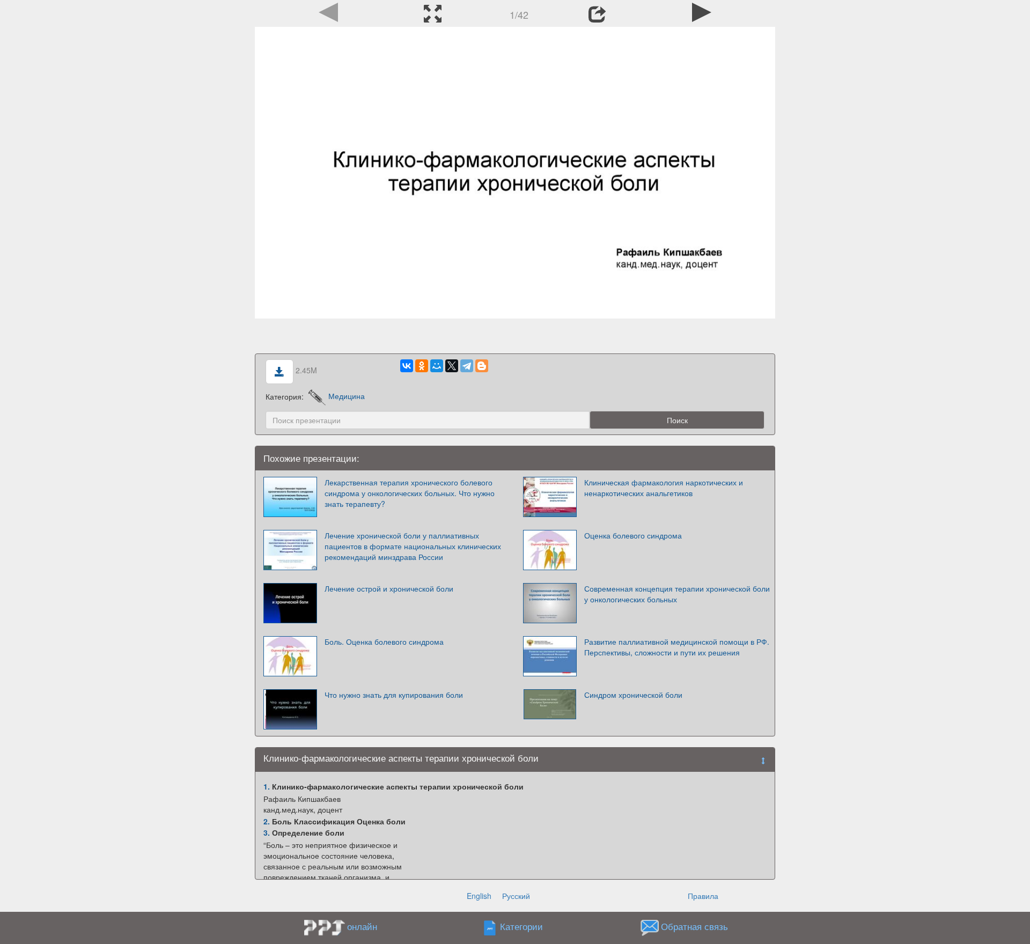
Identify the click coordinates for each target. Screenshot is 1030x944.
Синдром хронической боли (633, 694)
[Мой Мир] (436, 365)
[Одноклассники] (421, 365)
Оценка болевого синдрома (633, 535)
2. (266, 821)
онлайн (362, 926)
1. (266, 786)
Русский (516, 895)
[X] (451, 365)
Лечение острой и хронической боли (389, 588)
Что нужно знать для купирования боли (394, 694)
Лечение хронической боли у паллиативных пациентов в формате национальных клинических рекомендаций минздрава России (413, 546)
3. (266, 832)
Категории (521, 926)
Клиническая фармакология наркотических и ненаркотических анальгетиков (663, 487)
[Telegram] (466, 365)
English (479, 895)
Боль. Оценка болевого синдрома (384, 641)
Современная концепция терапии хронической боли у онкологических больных (677, 593)
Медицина (346, 395)
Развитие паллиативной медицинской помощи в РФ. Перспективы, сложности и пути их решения (676, 647)
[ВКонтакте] (406, 365)
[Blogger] (481, 365)
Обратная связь (694, 926)
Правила (703, 895)
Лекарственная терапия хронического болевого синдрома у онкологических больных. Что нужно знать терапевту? (410, 493)
